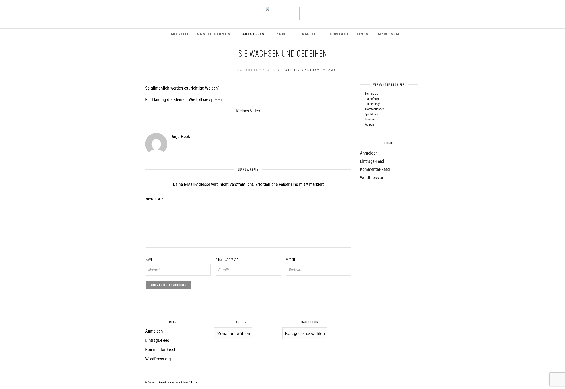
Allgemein (289, 70)
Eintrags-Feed (372, 161)
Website (291, 259)
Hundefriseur (372, 99)
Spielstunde (372, 114)
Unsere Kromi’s (213, 34)
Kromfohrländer (374, 109)
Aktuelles (253, 34)
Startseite (177, 34)
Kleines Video (248, 111)
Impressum (388, 34)
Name (150, 259)
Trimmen (370, 119)
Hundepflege (372, 104)
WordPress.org (373, 177)
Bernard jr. (371, 93)
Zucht (283, 34)
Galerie (310, 34)
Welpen (369, 124)
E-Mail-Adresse (227, 259)
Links (363, 34)
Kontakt (339, 34)
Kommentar (154, 199)
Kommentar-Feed (375, 169)
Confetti (312, 70)
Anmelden (369, 153)
